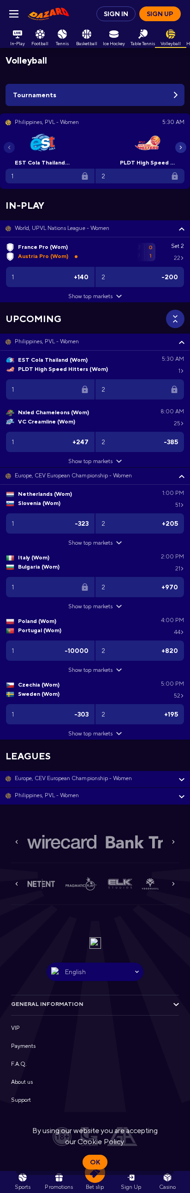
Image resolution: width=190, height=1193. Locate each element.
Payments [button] (23, 1046)
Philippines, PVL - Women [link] (47, 341)
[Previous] (9, 147)
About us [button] (22, 1082)
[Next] (180, 147)
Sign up (160, 14)
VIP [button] (15, 1028)
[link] (48, 14)
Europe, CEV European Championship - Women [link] (73, 475)
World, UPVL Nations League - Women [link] (62, 228)
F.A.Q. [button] (19, 1064)
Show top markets (90, 296)
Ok (95, 1162)
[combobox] (95, 972)
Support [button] (21, 1100)
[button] (95, 228)
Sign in (116, 14)
